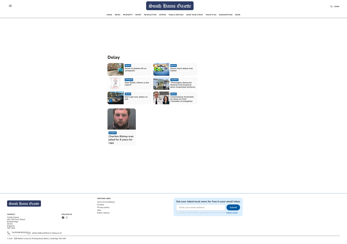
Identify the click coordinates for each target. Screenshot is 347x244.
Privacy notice (232, 213)
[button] (10, 6)
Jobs (99, 210)
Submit (233, 207)
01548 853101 (21, 232)
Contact (100, 204)
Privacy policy (103, 207)
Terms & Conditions (106, 202)
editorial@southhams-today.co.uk (47, 233)
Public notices (103, 213)
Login (336, 6)
